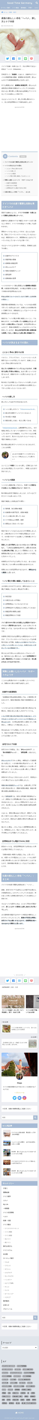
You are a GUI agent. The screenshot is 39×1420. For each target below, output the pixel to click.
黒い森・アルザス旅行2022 (29, 1403)
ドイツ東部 (8, 1235)
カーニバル (18, 1369)
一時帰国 (6, 1208)
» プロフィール (19, 1092)
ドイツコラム (7, 1250)
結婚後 (28, 1399)
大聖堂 (33, 1393)
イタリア (8, 1297)
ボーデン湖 (5, 1382)
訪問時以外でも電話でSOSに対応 (16, 188)
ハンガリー (8, 1279)
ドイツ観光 (15, 7)
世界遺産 (17, 1389)
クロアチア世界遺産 (29, 1372)
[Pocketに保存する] (31, 58)
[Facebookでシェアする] (13, 58)
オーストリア (9, 1294)
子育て (30, 7)
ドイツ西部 (8, 1232)
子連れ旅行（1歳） (17, 1396)
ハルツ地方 (13, 1379)
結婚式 (22, 1399)
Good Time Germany (21, 2)
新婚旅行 (32, 1396)
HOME (21, 1413)
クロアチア (8, 1272)
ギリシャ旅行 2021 (28, 1369)
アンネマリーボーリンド (8, 1366)
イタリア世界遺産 (21, 1366)
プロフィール (7, 1309)
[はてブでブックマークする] (19, 58)
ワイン (4, 1389)
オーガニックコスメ (7, 1369)
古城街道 (23, 1393)
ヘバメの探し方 (11, 171)
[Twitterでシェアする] (7, 58)
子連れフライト (6, 1396)
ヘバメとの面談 (11, 173)
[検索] (35, 1117)
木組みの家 (15, 1399)
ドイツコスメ (17, 1376)
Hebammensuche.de (28, 409)
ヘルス (5, 1216)
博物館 (4, 1393)
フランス (8, 1265)
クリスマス (5, 1372)
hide (23, 156)
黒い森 (18, 1403)
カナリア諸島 (9, 1283)
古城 (9, 1393)
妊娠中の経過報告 (11, 183)
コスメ (5, 1200)
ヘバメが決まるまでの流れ (13, 165)
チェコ (7, 1287)
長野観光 (4, 1403)
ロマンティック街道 (19, 1386)
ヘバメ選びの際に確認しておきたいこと (18, 176)
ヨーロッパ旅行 (5, 7)
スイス (7, 1290)
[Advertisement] (19, 128)
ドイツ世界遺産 (27, 1376)
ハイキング (5, 1379)
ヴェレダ (10, 1389)
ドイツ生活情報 (8, 1212)
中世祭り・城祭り (26, 1389)
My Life (5, 1204)
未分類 (5, 1254)
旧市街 (8, 1399)
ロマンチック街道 (6, 1386)
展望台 (26, 1396)
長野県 (34, 1399)
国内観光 (23, 7)
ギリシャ (8, 1269)
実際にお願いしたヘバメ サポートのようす (19, 180)
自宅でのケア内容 (11, 185)
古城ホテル (15, 1393)
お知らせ (6, 1305)
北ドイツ (8, 1239)
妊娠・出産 (14, 987)
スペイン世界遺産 (6, 1376)
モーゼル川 (22, 1382)
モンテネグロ (9, 1276)
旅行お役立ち (7, 1246)
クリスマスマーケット (12, 1228)
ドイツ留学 (7, 1196)
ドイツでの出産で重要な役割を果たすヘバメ (19, 162)
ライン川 (30, 1382)
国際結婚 (6, 1192)
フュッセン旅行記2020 (24, 1379)
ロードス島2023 (30, 1386)
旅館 (3, 1399)
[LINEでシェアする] (25, 58)
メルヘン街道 (13, 1382)
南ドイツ (8, 1242)
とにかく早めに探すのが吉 (14, 168)
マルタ (7, 1262)
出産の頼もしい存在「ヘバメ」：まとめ (17, 192)
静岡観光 (11, 1403)
